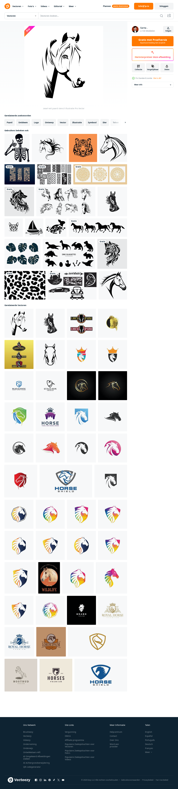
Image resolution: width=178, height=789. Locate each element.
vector (63, 122)
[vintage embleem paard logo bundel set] (81, 323)
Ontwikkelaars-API (31, 752)
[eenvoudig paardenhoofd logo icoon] (50, 354)
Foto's (31, 6)
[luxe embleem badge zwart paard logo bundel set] (19, 354)
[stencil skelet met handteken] (17, 148)
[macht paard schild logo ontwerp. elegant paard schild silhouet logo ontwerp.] (81, 610)
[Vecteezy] (7, 6)
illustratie (77, 122)
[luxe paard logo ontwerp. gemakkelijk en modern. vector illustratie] (112, 610)
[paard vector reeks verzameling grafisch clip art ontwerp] (65, 201)
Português (150, 740)
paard (9, 122)
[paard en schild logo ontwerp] (19, 385)
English (148, 732)
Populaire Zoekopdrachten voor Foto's (79, 751)
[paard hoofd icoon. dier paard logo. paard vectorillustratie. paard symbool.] (112, 416)
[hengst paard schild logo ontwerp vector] (50, 385)
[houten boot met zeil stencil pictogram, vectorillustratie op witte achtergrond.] (34, 227)
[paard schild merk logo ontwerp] (66, 481)
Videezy (26, 740)
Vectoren (16, 6)
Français (149, 748)
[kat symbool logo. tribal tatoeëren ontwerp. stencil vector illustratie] (14, 227)
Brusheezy (28, 732)
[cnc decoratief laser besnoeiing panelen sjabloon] (54, 174)
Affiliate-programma (74, 740)
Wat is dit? (157, 78)
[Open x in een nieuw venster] (58, 780)
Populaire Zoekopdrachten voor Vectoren (79, 745)
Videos (44, 6)
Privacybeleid (147, 780)
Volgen (168, 31)
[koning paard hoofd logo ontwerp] (50, 416)
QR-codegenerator (32, 767)
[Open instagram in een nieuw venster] (40, 780)
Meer (71, 6)
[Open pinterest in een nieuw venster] (49, 780)
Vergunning (70, 732)
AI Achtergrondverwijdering (36, 762)
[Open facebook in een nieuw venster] (36, 780)
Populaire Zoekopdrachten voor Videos (79, 758)
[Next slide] (122, 122)
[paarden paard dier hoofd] (113, 148)
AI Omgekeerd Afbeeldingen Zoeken (36, 757)
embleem (23, 122)
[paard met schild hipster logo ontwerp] (56, 675)
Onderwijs (28, 748)
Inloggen (164, 6)
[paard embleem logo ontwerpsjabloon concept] (51, 642)
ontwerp (49, 122)
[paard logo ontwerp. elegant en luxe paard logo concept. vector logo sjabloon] (19, 642)
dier (105, 122)
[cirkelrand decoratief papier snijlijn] (100, 174)
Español (149, 736)
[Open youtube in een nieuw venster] (63, 780)
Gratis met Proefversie (152, 41)
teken (116, 122)
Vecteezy (27, 736)
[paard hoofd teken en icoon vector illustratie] (49, 578)
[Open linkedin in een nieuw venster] (45, 780)
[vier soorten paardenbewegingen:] (98, 227)
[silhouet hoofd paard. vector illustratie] (49, 148)
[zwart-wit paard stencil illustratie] (19, 323)
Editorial (58, 6)
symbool (92, 122)
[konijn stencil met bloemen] (56, 227)
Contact (113, 736)
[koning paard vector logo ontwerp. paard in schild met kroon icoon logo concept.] (81, 354)
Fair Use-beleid (162, 780)
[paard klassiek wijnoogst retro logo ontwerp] (21, 675)
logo (36, 122)
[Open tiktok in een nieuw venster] (54, 780)
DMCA (68, 736)
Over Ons (114, 740)
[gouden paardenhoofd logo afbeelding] (112, 323)
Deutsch (149, 744)
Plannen (107, 6)
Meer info (138, 85)
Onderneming (30, 744)
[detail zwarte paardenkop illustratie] (112, 201)
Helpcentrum (116, 732)
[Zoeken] (161, 15)
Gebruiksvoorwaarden (130, 780)
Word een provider (114, 745)
